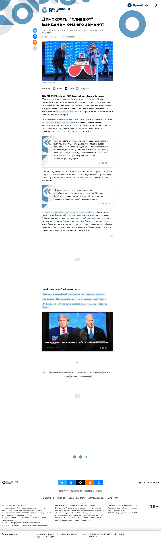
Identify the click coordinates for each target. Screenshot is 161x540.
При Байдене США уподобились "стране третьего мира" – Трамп (74, 299)
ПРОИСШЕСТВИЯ (87, 491)
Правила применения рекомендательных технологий (24, 525)
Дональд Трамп (95, 373)
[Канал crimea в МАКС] (98, 482)
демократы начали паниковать (60, 122)
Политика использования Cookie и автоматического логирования (24, 519)
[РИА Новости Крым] (55, 10)
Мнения (74, 376)
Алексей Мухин (85, 376)
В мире (66, 376)
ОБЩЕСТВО (74, 491)
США (46, 373)
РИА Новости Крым (65, 111)
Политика (106, 373)
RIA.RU (109, 498)
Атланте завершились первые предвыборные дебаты (69, 212)
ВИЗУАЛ (99, 491)
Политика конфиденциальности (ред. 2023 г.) (21, 523)
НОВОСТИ (46, 498)
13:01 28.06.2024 (47, 37)
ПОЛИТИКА (63, 491)
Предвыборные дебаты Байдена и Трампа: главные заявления (74, 294)
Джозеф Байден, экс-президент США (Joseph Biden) (68, 373)
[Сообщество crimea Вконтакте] (71, 482)
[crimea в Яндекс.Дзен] (80, 482)
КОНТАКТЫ (81, 498)
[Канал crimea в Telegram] (62, 482)
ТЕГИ (117, 498)
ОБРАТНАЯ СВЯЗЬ (96, 498)
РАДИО (71, 498)
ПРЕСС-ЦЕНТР (59, 498)
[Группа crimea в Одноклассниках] (89, 482)
